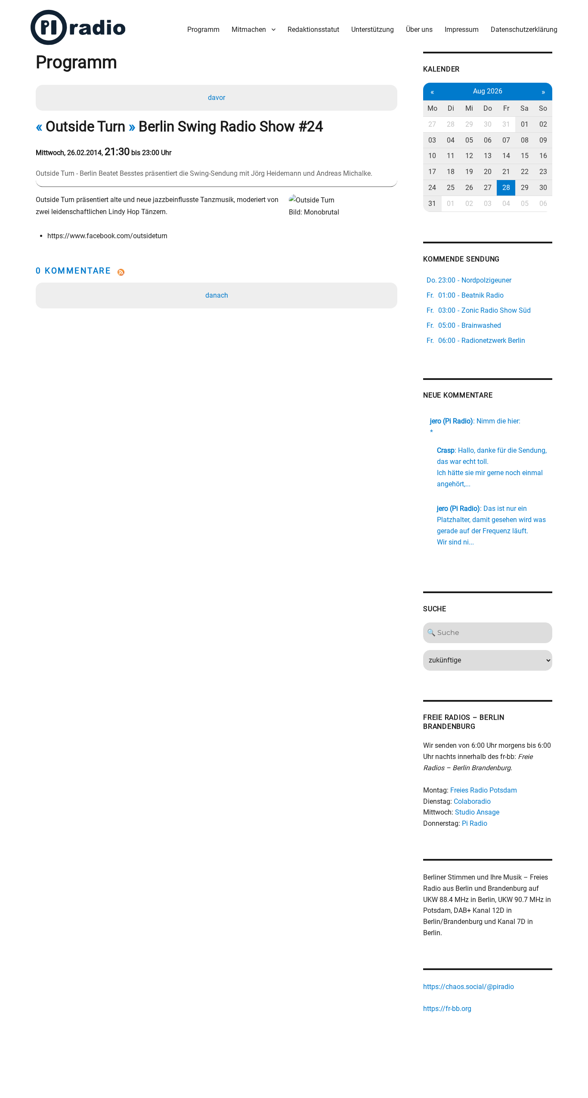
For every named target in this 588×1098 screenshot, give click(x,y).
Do (487, 108)
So (543, 108)
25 (451, 188)
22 (525, 172)
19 (469, 172)
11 (451, 156)
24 (432, 188)
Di (451, 108)
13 (488, 156)
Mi (469, 108)
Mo (432, 108)
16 (543, 156)
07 (506, 140)
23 (543, 172)
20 (488, 172)
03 (432, 140)
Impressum (462, 29)
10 (432, 156)
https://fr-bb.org (447, 1009)
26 (469, 188)
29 (469, 124)
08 (525, 140)
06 (488, 140)
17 (432, 172)
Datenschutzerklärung (524, 29)
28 (451, 124)
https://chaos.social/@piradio (468, 987)
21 (506, 172)
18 (451, 172)
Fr (506, 108)
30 (488, 124)
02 (543, 124)
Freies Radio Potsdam (483, 790)
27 (432, 124)
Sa (524, 108)
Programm (203, 29)
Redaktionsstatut (313, 29)
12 (469, 156)
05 (469, 140)
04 (451, 140)
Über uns (419, 29)
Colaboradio (472, 801)
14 (506, 156)
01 (525, 124)
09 (543, 140)
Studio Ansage (477, 812)
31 (506, 124)
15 (525, 156)
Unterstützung (372, 29)
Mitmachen (249, 29)
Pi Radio (474, 823)
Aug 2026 (487, 91)
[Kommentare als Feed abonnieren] (216, 272)
